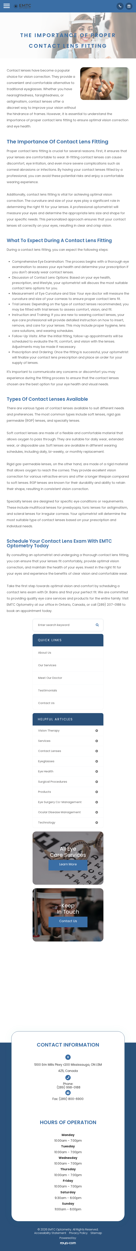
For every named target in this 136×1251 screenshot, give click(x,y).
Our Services (47, 665)
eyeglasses (46, 761)
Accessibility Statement (50, 1233)
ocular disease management (59, 812)
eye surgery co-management (60, 802)
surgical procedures (52, 782)
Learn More (68, 864)
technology (46, 822)
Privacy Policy (78, 1233)
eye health (45, 771)
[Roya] (68, 1243)
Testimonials (47, 690)
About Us (44, 653)
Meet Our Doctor (50, 678)
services (44, 741)
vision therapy (49, 731)
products (44, 792)
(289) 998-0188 (68, 1087)
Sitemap (96, 1233)
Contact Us (46, 703)
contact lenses (49, 751)
